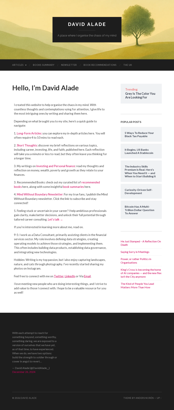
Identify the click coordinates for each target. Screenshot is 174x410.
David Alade (87, 24)
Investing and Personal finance (55, 166)
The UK (127, 65)
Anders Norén (145, 398)
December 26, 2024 (23, 371)
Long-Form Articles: (29, 133)
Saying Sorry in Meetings (135, 251)
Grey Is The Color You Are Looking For (140, 95)
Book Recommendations (100, 65)
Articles (18, 65)
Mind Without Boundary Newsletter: (40, 194)
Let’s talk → (55, 219)
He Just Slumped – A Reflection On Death (141, 243)
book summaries (73, 186)
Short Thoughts (27, 145)
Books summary (43, 65)
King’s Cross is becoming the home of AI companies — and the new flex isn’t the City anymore (141, 273)
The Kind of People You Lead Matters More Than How (137, 285)
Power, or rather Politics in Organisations (136, 260)
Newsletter (69, 65)
